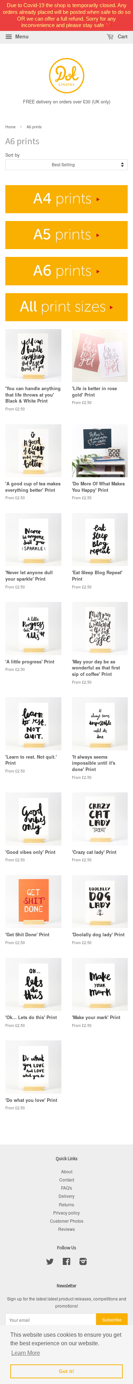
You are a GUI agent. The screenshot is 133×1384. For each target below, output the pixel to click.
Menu (21, 36)
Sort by (12, 155)
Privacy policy (66, 1213)
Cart (122, 36)
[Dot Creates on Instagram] (83, 1263)
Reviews (66, 1229)
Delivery (66, 1196)
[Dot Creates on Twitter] (50, 1263)
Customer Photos (66, 1221)
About (66, 1171)
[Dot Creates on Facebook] (66, 1263)
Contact (66, 1179)
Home (10, 126)
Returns (66, 1204)
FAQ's (66, 1188)
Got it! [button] (66, 1371)
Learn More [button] (25, 1353)
